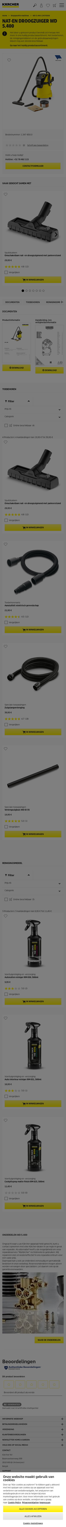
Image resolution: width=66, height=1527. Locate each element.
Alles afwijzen (33, 1516)
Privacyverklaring (30, 1502)
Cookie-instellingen (33, 1523)
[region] (33, 1499)
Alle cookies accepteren (33, 1509)
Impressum (44, 1502)
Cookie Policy (14, 1502)
